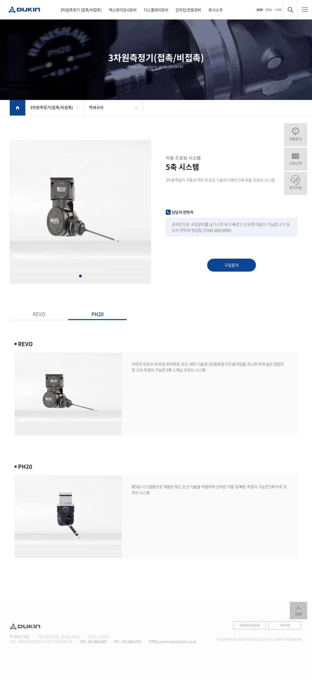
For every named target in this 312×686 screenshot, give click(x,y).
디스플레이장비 (156, 10)
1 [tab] (80, 276)
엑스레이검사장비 (122, 10)
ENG (269, 9)
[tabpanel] (80, 212)
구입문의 (231, 265)
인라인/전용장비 (188, 10)
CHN (278, 9)
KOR (260, 9)
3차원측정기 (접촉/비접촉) (80, 10)
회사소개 (215, 10)
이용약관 (285, 625)
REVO (39, 314)
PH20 (97, 314)
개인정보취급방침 (249, 625)
